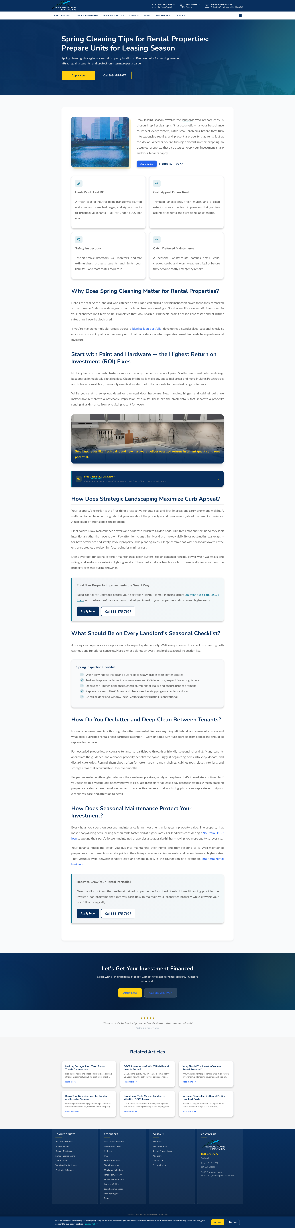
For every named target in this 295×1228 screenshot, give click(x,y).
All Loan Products (64, 1141)
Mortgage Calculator (114, 1170)
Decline (232, 1222)
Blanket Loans (62, 1146)
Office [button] (179, 15)
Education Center (112, 1160)
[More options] (240, 15)
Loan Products (112, 15)
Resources (161, 15)
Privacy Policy (159, 1165)
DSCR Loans (61, 1160)
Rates (147, 15)
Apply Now (78, 75)
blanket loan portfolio (146, 328)
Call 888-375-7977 (114, 75)
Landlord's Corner (112, 1146)
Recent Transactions (162, 1151)
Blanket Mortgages (64, 1151)
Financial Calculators (114, 1179)
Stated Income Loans (65, 1155)
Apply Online (62, 15)
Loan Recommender (86, 15)
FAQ (106, 1155)
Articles (108, 1151)
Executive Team (160, 1146)
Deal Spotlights (111, 1193)
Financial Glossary (113, 1174)
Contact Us (158, 1160)
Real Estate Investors (114, 1141)
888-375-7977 (172, 164)
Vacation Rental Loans (66, 1165)
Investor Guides (111, 1184)
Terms (132, 15)
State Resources (111, 1165)
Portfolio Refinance (64, 1170)
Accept (217, 1222)
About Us (157, 1141)
